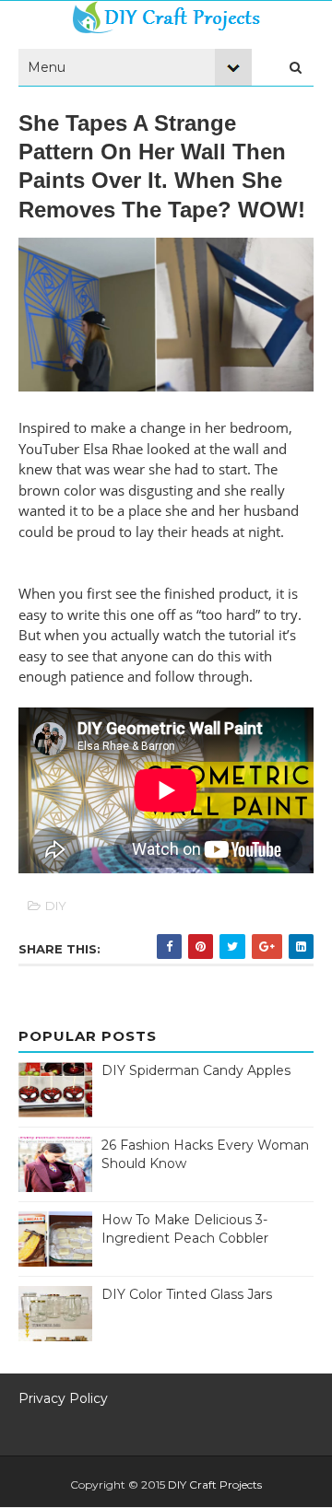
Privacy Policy (63, 1398)
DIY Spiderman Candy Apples (195, 1070)
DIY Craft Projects (215, 1484)
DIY (55, 905)
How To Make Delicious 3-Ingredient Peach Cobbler (184, 1228)
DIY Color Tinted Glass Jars (186, 1294)
